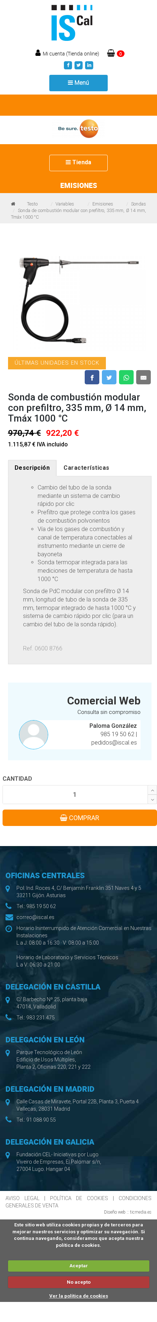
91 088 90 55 (41, 1120)
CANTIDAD (17, 778)
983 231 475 (40, 1018)
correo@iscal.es (35, 917)
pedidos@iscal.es (114, 742)
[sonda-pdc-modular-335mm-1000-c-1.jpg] (78, 299)
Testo (32, 204)
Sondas (138, 204)
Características (87, 467)
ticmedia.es (141, 1212)
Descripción (32, 467)
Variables (64, 204)
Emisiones (102, 204)
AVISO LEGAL (22, 1198)
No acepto (79, 1282)
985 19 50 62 (118, 734)
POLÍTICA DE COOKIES (79, 1198)
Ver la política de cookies (78, 1296)
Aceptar (78, 1265)
